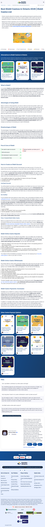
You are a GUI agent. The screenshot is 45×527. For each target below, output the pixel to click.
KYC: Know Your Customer (26, 481)
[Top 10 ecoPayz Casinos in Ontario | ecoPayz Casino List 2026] (8, 341)
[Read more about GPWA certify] (30, 513)
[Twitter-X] (22, 470)
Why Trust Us (4, 480)
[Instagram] (20, 470)
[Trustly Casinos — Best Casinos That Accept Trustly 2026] (22, 321)
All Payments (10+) (38, 485)
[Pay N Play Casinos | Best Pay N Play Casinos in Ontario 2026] (37, 67)
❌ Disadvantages (11, 49)
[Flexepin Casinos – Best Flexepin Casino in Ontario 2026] (22, 67)
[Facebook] (25, 470)
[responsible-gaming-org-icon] (22, 509)
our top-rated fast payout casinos (9, 282)
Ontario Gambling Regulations (26, 479)
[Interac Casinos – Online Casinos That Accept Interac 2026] (22, 341)
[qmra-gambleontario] (20, 513)
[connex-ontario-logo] (11, 509)
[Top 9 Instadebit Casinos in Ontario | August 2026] (37, 341)
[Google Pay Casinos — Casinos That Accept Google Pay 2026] (8, 321)
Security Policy (14, 481)
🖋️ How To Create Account (21, 49)
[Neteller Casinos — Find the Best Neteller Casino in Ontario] (8, 362)
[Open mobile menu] (43, 2)
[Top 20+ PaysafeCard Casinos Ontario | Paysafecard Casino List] (8, 67)
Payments (9, 5)
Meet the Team (4, 482)
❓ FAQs (42, 49)
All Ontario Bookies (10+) (39, 480)
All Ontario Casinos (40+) (39, 477)
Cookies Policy (14, 484)
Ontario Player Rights (25, 476)
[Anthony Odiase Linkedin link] (9, 434)
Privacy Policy (14, 479)
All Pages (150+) (37, 487)
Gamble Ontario (3, 5)
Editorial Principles (14, 487)
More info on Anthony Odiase (28, 447)
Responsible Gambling (25, 484)
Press (2, 494)
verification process (5, 199)
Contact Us (3, 478)
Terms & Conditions (14, 477)
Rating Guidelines (15, 489)
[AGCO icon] (8, 513)
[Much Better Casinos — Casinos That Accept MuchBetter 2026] (37, 321)
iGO (41, 467)
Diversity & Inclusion (5, 488)
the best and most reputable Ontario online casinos (18, 223)
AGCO (25, 467)
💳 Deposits (30, 49)
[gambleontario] (22, 463)
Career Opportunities (5, 485)
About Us (3, 476)
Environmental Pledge (5, 491)
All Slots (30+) (37, 483)
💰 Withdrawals (36, 49)
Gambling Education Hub (26, 486)
